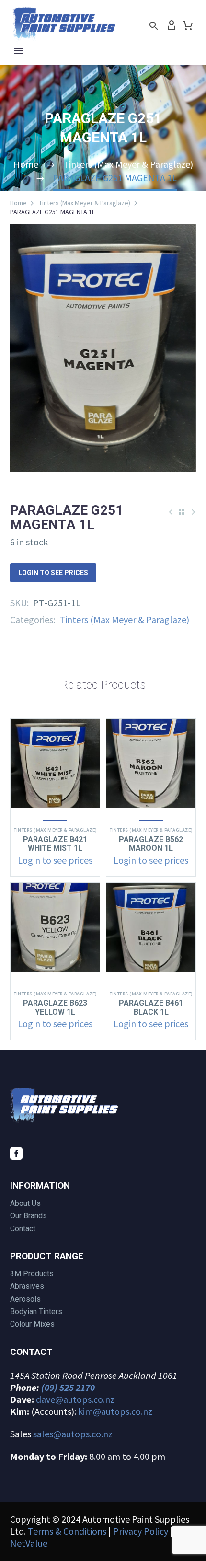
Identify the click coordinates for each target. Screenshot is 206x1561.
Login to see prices (53, 573)
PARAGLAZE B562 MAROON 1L (151, 844)
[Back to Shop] (181, 512)
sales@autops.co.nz (73, 1434)
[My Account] (171, 25)
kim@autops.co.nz (115, 1411)
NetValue (28, 1543)
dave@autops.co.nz (75, 1399)
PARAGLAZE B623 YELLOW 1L (55, 1007)
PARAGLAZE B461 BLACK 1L (151, 1007)
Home (18, 202)
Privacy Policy (140, 1531)
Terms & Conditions (67, 1531)
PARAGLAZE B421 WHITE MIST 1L (55, 844)
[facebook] (16, 1153)
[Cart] (188, 25)
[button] (154, 26)
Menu (18, 51)
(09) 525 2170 (68, 1387)
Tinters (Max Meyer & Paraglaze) (84, 202)
